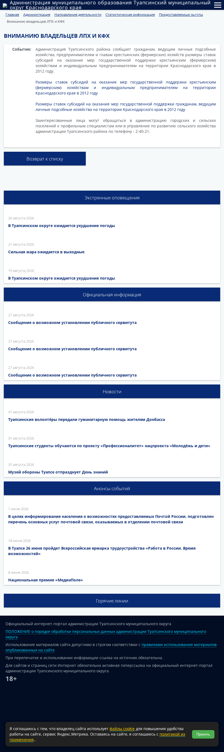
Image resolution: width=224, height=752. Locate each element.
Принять (203, 734)
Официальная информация (112, 294)
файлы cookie (122, 728)
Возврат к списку (44, 159)
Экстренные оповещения (112, 197)
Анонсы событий (112, 488)
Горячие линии (112, 601)
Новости (112, 391)
